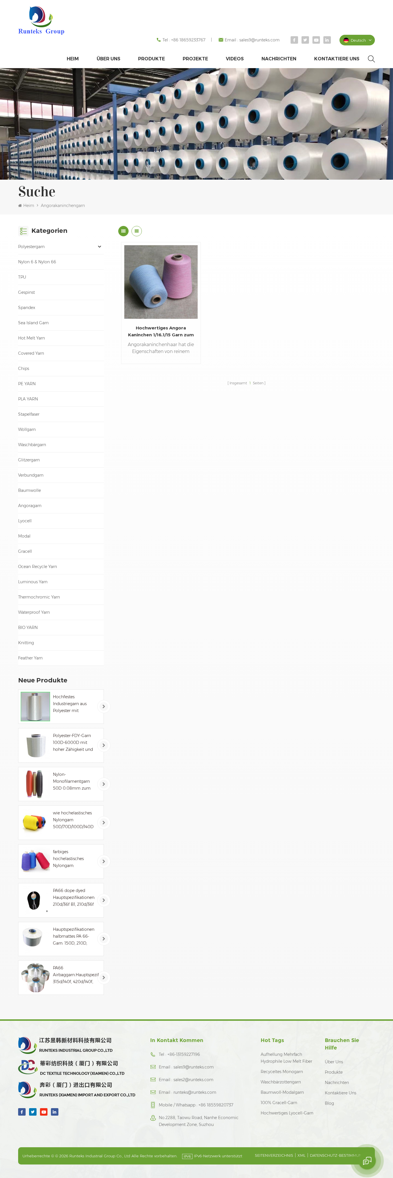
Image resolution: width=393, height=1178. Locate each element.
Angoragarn (29, 505)
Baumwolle (29, 490)
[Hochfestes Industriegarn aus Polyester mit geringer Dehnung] (35, 706)
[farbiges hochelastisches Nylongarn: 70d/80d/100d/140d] (35, 861)
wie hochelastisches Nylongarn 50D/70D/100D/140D (73, 819)
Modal (24, 536)
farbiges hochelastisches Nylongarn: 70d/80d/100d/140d (72, 859)
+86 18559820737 (216, 1105)
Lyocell (25, 520)
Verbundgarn (30, 475)
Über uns (108, 59)
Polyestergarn (31, 246)
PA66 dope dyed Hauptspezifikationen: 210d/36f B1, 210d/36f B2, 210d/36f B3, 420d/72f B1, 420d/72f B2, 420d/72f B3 (74, 898)
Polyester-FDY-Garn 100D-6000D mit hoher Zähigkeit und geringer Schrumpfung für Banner (73, 743)
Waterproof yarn (34, 612)
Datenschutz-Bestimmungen (340, 1155)
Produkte (151, 59)
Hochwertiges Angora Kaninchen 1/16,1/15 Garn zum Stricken (161, 331)
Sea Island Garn (33, 322)
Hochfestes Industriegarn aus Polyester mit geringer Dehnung (71, 704)
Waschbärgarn (32, 444)
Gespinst (26, 292)
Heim (73, 59)
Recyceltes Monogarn (282, 1071)
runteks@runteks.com (194, 1092)
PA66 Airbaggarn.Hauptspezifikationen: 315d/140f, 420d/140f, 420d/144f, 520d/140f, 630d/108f (76, 975)
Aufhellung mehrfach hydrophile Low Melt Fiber (286, 1058)
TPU (22, 277)
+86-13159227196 (183, 1054)
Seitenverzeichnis (274, 1155)
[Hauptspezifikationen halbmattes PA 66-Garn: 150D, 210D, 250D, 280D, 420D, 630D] (35, 939)
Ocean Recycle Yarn (37, 566)
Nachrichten (279, 59)
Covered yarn (31, 353)
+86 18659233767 (188, 40)
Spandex (26, 307)
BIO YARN (28, 627)
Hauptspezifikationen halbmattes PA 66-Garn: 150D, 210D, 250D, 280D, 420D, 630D (73, 937)
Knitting (26, 642)
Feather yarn (30, 658)
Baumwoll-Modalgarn (282, 1092)
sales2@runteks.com (193, 1079)
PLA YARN (28, 399)
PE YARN (27, 383)
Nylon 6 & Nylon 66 (37, 261)
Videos (235, 59)
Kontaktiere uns (336, 59)
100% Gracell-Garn (279, 1102)
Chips (23, 368)
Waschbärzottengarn (281, 1082)
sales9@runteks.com (259, 40)
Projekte (195, 59)
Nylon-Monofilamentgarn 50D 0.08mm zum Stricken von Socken (73, 782)
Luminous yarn (32, 581)
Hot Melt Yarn (31, 338)
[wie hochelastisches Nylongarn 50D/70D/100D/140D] (35, 822)
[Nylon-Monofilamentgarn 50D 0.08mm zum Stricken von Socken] (35, 784)
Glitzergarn (29, 460)
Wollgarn (27, 429)
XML (301, 1155)
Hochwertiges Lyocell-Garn (287, 1113)
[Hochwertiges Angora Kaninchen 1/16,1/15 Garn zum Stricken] (161, 282)
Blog (329, 1103)
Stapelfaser (28, 414)
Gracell (25, 551)
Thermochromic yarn (39, 597)
